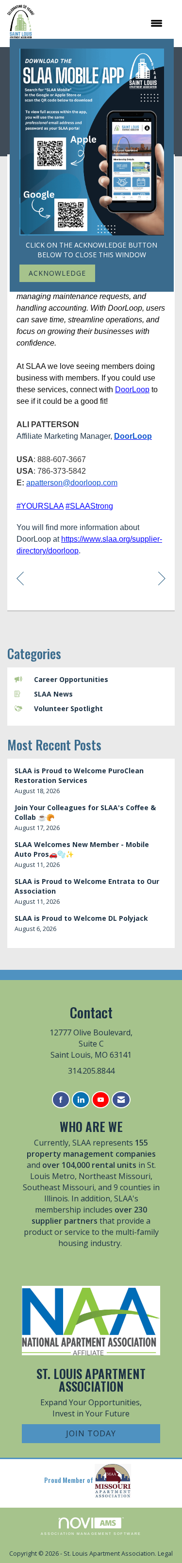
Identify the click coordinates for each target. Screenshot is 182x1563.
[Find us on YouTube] (101, 1099)
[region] (161, 577)
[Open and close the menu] (103, 23)
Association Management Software (91, 1533)
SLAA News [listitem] (53, 693)
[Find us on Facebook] (61, 1099)
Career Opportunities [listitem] (71, 679)
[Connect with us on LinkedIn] (81, 1099)
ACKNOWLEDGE (57, 273)
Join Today (91, 1433)
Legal (165, 1553)
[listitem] (91, 781)
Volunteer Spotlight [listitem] (68, 708)
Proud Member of (69, 1480)
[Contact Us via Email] (121, 1099)
